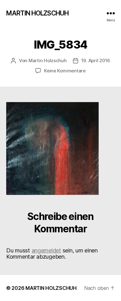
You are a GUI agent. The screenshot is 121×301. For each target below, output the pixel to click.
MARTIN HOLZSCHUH (37, 13)
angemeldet (46, 250)
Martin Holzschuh (48, 60)
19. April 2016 (95, 60)
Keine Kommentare (65, 71)
